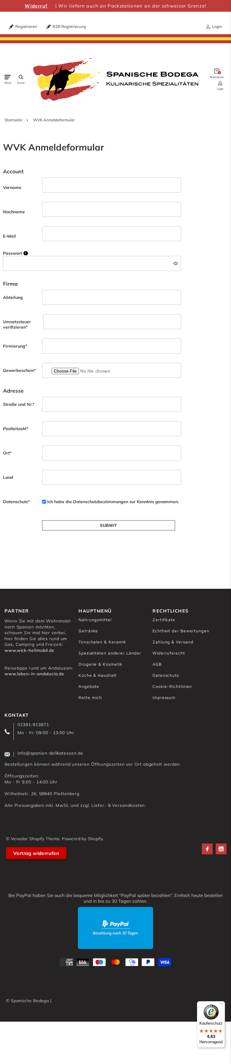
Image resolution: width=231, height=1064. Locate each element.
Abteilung (13, 297)
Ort (7, 453)
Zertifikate (163, 619)
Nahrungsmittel (95, 619)
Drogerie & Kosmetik (100, 664)
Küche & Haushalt (98, 675)
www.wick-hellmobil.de (29, 650)
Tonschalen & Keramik (102, 641)
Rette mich (90, 697)
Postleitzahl (15, 428)
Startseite (13, 119)
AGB (157, 664)
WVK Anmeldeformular (54, 119)
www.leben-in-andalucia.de (34, 673)
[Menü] (221, 1004)
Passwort (14, 253)
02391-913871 (33, 724)
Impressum (163, 697)
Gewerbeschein (19, 370)
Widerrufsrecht (168, 652)
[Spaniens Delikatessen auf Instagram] (221, 849)
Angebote (89, 686)
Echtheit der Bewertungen (180, 630)
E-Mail (9, 236)
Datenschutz (16, 501)
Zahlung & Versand (172, 641)
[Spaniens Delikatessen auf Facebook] (207, 849)
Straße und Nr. (18, 404)
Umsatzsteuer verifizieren (17, 324)
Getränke (88, 630)
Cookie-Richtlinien (172, 686)
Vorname (12, 187)
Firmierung (15, 346)
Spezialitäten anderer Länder (110, 652)
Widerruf (36, 6)
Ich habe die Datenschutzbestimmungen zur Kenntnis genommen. (113, 501)
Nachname (14, 211)
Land (8, 477)
